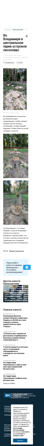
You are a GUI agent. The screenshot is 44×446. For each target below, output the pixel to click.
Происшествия (18, 29)
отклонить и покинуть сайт (19, 435)
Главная (8, 29)
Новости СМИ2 (9, 383)
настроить (26, 432)
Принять (20, 440)
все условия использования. (18, 429)
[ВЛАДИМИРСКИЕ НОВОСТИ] (7, 395)
